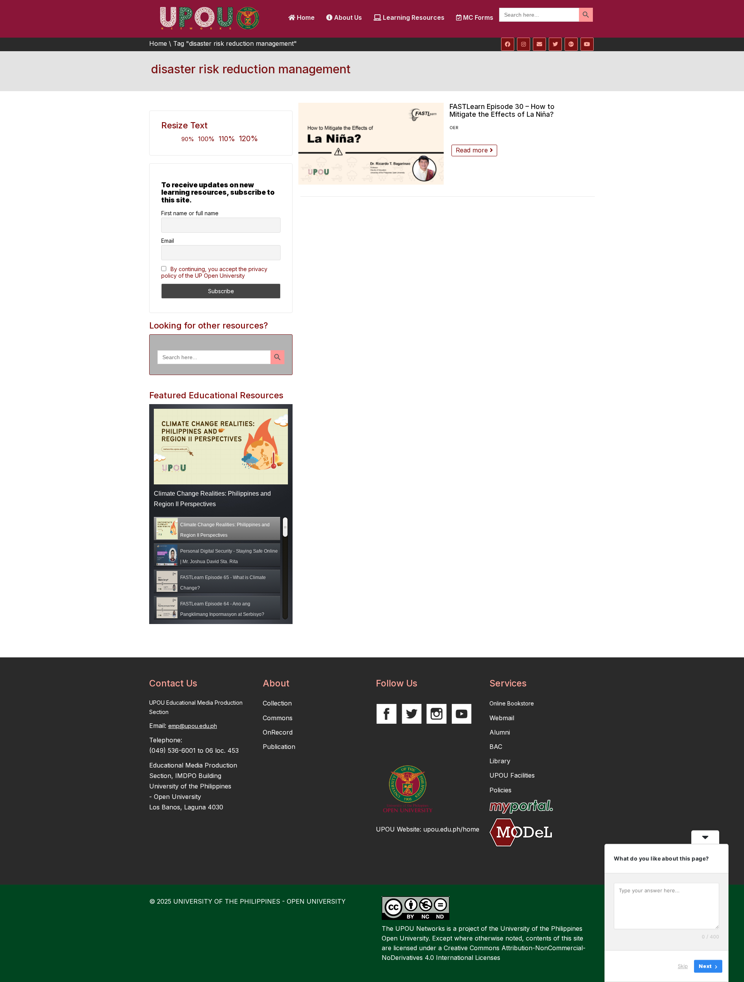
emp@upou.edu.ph (192, 726)
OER (454, 127)
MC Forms (477, 17)
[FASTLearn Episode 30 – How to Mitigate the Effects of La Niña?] (371, 144)
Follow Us (396, 683)
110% (227, 139)
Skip (683, 966)
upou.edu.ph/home (451, 829)
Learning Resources (412, 17)
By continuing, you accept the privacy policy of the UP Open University (214, 272)
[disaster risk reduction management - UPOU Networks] (209, 17)
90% (187, 139)
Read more (473, 150)
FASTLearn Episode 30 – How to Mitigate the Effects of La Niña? (502, 110)
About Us (347, 17)
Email (167, 240)
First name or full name (190, 213)
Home (305, 17)
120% (248, 138)
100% (206, 139)
